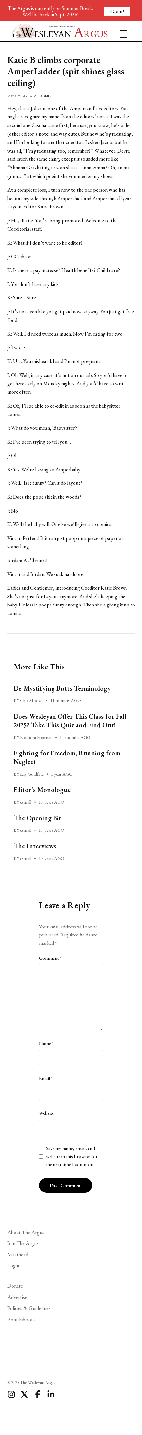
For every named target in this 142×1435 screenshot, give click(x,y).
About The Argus (25, 1232)
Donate (15, 1285)
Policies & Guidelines (29, 1308)
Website (46, 1113)
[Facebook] (38, 1394)
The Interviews (35, 846)
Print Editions (21, 1319)
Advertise (17, 1297)
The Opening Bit (37, 818)
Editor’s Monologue (42, 789)
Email (46, 1078)
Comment (50, 958)
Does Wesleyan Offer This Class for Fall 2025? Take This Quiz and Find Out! (70, 720)
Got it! (117, 11)
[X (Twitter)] (24, 1394)
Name (46, 1043)
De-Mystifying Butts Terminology (62, 688)
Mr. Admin (42, 96)
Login (13, 1265)
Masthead (17, 1254)
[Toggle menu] (120, 31)
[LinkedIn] (51, 1394)
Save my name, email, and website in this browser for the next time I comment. (72, 1156)
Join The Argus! (23, 1243)
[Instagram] (11, 1394)
